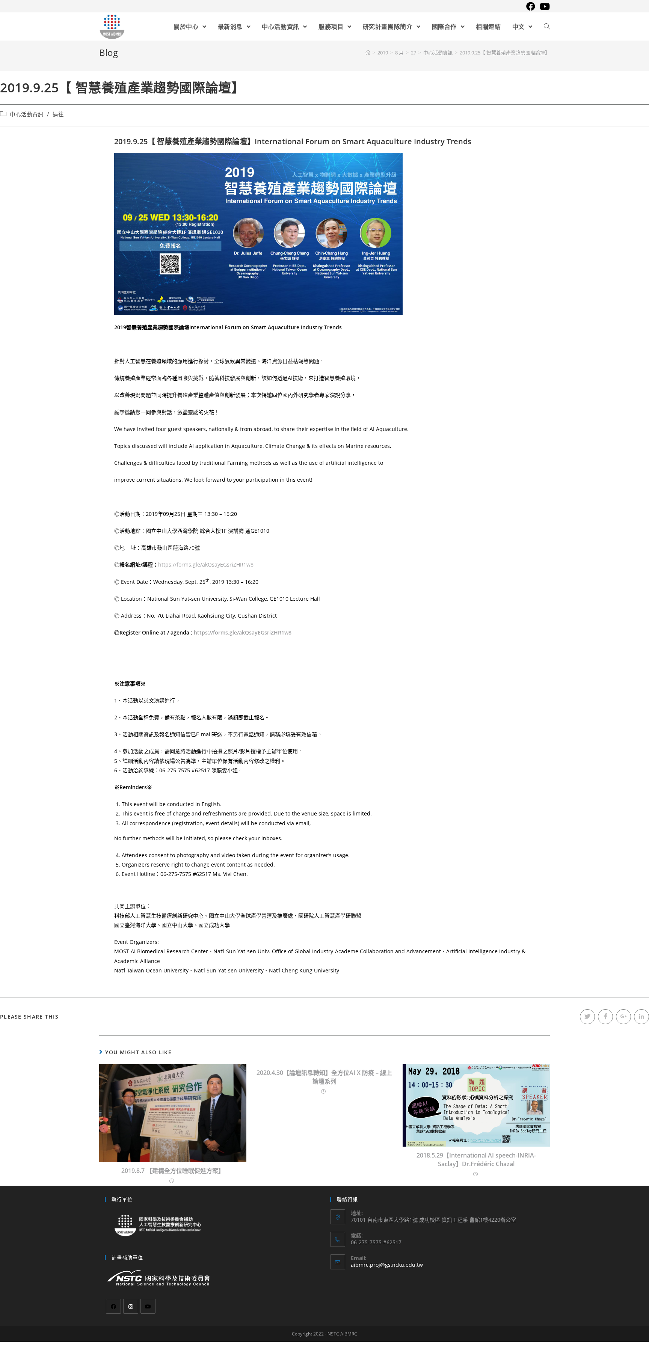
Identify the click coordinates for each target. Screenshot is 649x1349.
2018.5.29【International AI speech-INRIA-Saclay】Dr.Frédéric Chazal (476, 1159)
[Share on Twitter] (587, 1016)
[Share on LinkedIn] (641, 1016)
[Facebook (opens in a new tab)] (530, 6)
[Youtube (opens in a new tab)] (543, 6)
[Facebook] (113, 1306)
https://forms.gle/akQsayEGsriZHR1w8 (206, 564)
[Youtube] (147, 1306)
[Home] (367, 52)
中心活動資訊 (27, 114)
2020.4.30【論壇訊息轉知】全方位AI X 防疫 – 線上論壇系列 (324, 1077)
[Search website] (546, 27)
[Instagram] (130, 1306)
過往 (58, 114)
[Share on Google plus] (623, 1016)
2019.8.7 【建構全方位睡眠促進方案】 (172, 1171)
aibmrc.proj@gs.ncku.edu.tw (387, 1264)
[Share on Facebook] (605, 1016)
